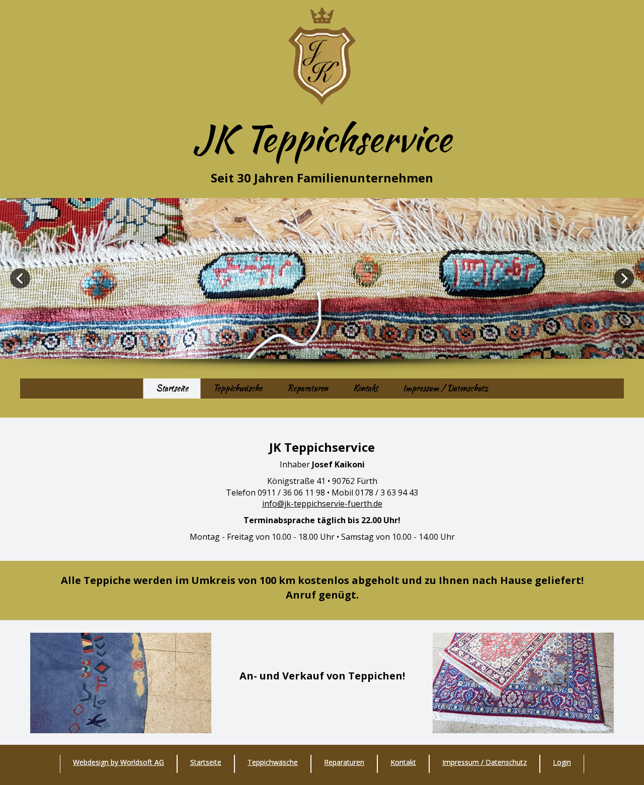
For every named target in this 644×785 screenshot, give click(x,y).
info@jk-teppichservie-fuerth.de (322, 503)
